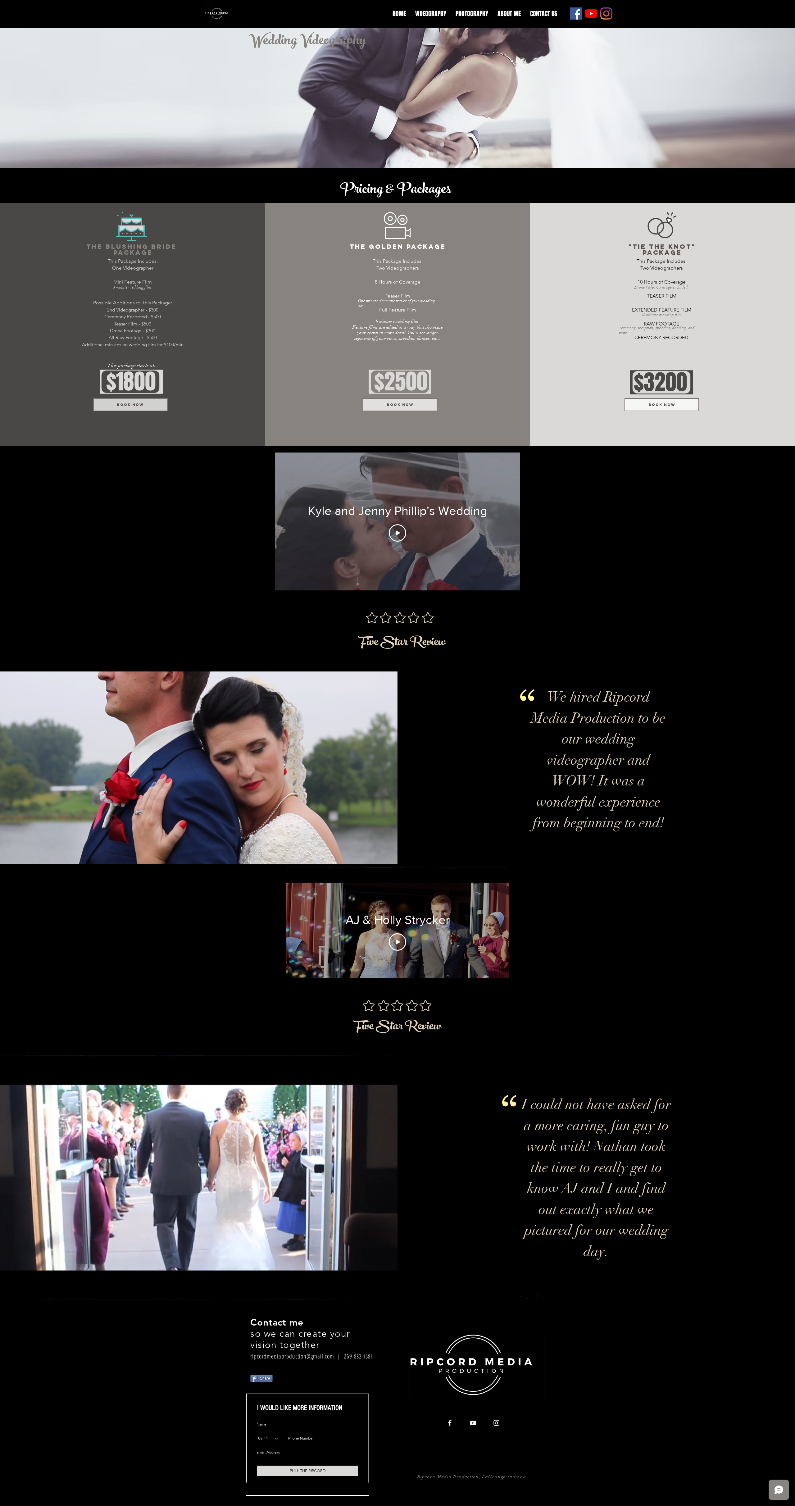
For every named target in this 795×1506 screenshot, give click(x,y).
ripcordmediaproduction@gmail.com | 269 (301, 1356)
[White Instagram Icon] (496, 1423)
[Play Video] (397, 533)
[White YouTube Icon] (473, 1423)
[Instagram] (606, 13)
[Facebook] (576, 13)
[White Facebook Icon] (450, 1423)
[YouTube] (591, 13)
